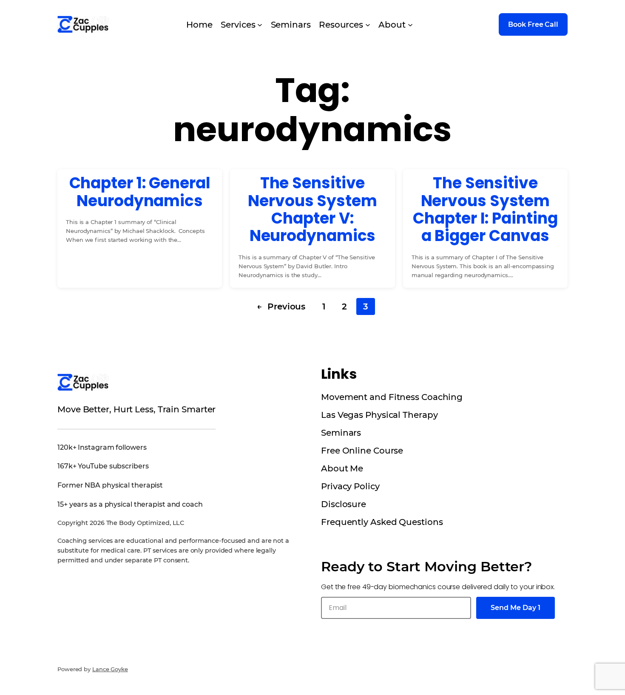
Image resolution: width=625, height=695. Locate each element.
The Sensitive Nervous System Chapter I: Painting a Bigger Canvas (485, 209)
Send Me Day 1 (515, 608)
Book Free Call (533, 24)
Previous (281, 306)
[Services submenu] (259, 24)
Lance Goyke (110, 669)
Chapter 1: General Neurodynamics (139, 192)
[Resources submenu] (367, 24)
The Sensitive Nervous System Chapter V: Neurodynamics (312, 209)
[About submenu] (410, 24)
